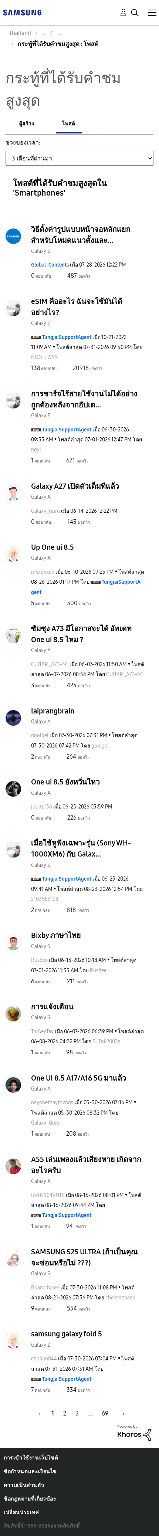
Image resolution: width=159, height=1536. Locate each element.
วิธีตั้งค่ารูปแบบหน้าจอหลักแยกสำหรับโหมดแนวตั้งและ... (81, 235)
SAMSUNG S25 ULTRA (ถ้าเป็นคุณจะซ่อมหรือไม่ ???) (84, 1257)
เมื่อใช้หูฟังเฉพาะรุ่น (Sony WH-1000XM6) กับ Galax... (81, 848)
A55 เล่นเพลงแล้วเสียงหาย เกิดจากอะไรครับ (86, 1165)
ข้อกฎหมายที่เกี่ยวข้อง (30, 1499)
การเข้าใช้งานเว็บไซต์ (31, 1458)
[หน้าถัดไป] (120, 1413)
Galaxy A (41, 497)
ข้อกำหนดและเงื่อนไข (30, 1471)
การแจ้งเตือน (52, 1006)
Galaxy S (40, 251)
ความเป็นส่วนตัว (24, 1485)
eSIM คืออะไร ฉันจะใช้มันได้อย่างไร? (76, 307)
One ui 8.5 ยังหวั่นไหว (65, 781)
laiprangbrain (52, 710)
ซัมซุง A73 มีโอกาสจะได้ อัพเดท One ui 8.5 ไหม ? (81, 634)
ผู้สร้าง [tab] (26, 124)
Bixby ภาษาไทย (56, 935)
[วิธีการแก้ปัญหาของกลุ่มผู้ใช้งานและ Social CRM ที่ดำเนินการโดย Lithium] (134, 1432)
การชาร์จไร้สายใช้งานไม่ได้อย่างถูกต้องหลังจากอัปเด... (84, 399)
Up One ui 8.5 (52, 547)
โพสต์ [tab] (68, 124)
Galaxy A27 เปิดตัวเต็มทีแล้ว (75, 486)
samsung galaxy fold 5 (66, 1333)
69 (105, 1413)
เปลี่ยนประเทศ (21, 1512)
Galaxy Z (40, 323)
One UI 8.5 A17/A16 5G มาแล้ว (78, 1078)
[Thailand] (22, 12)
